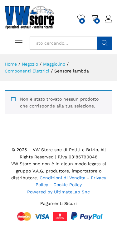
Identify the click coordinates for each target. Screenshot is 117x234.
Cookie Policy (67, 184)
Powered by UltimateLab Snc (58, 191)
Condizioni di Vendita (62, 177)
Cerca (104, 43)
